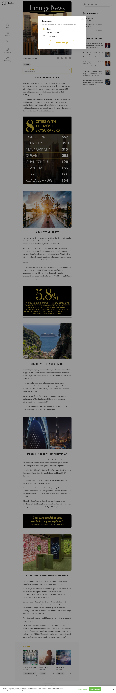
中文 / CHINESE (52, 36)
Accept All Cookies (95, 689)
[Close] (113, 689)
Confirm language (62, 43)
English (49, 29)
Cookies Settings (82, 689)
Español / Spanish (53, 33)
